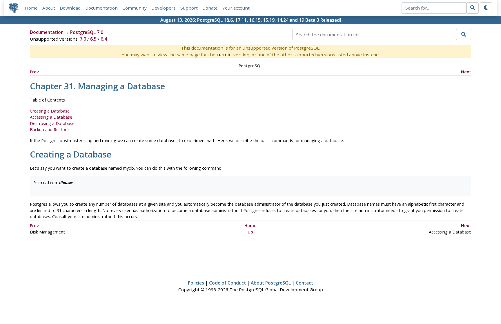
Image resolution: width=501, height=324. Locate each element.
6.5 (93, 39)
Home (31, 8)
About (48, 8)
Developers (163, 8)
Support (189, 8)
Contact (304, 283)
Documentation (101, 8)
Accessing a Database (51, 117)
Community (134, 8)
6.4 (104, 39)
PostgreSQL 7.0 (86, 32)
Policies (196, 283)
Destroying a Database (52, 123)
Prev (34, 72)
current (224, 54)
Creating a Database (50, 111)
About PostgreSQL (271, 283)
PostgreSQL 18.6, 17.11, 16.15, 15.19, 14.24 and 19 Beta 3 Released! (269, 20)
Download (70, 8)
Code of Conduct (227, 283)
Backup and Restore (49, 129)
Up (250, 232)
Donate (210, 8)
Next (466, 72)
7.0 (83, 39)
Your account (236, 8)
